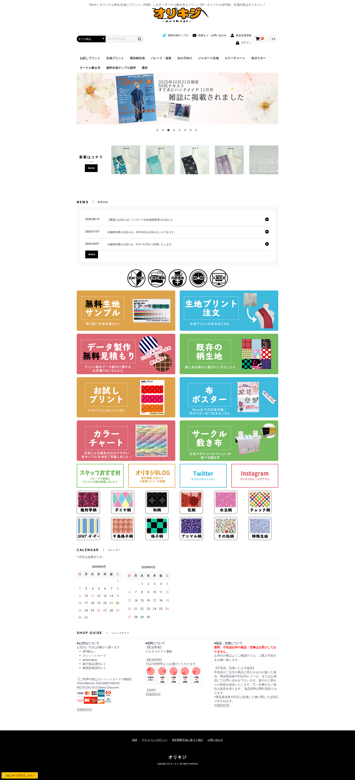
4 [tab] (175, 131)
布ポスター (258, 58)
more (91, 167)
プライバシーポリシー (155, 739)
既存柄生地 (137, 58)
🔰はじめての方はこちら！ (20, 775)
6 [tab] (186, 131)
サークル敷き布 (90, 67)
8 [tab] (197, 131)
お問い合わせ (215, 739)
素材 (145, 67)
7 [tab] (191, 131)
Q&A (134, 739)
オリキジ (177, 757)
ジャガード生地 (208, 58)
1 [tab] (158, 131)
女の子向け (184, 58)
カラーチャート (235, 58)
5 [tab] (180, 131)
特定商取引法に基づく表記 (187, 739)
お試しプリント (90, 58)
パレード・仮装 (161, 58)
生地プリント (115, 58)
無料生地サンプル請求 (121, 67)
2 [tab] (163, 131)
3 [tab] (169, 131)
